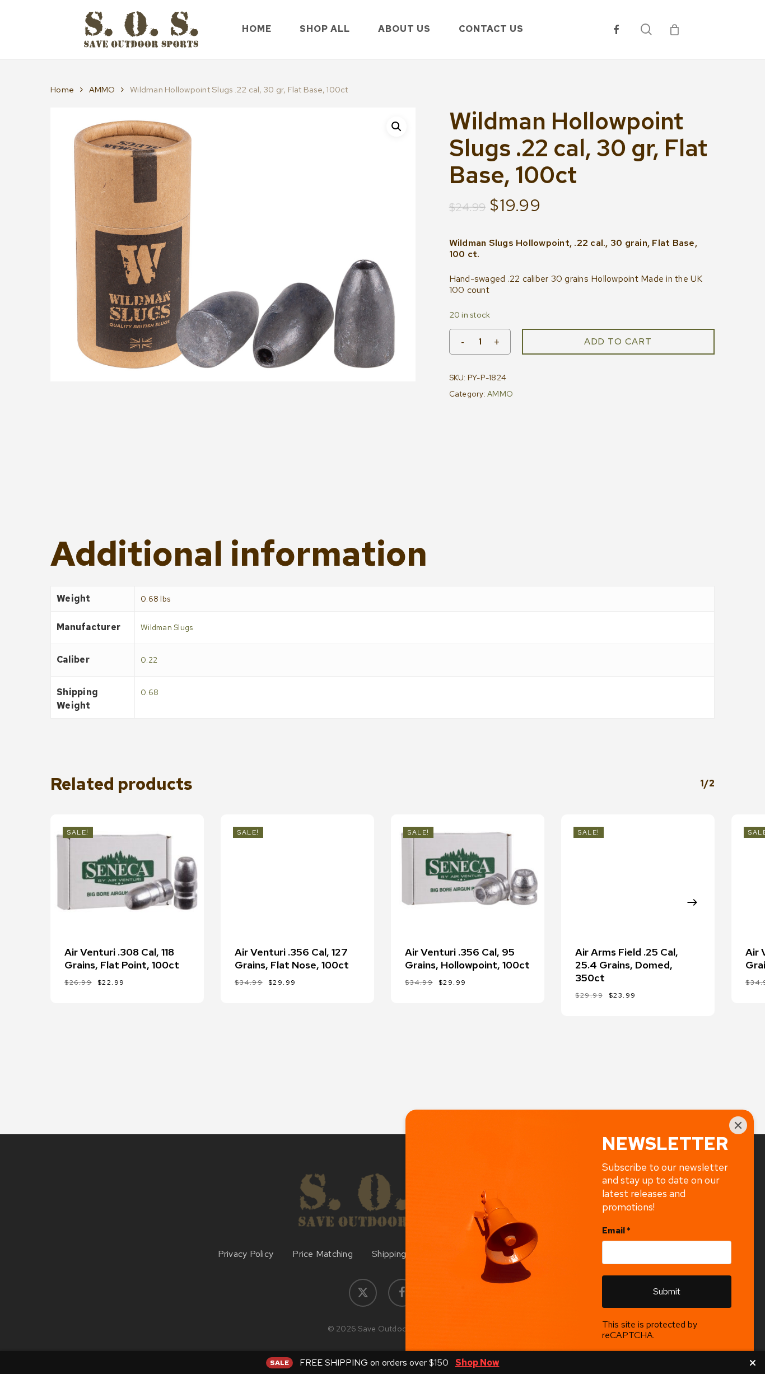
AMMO (102, 89)
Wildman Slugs (167, 627)
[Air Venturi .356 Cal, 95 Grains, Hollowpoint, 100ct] (467, 872)
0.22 (149, 660)
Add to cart (618, 341)
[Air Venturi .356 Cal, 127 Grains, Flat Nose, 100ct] (297, 872)
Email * (616, 1230)
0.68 (149, 692)
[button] (396, 127)
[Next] (692, 902)
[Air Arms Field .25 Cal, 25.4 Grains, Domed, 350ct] (638, 872)
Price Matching (322, 1254)
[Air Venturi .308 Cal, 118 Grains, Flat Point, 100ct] (127, 872)
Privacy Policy (246, 1254)
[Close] (738, 1125)
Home (62, 89)
